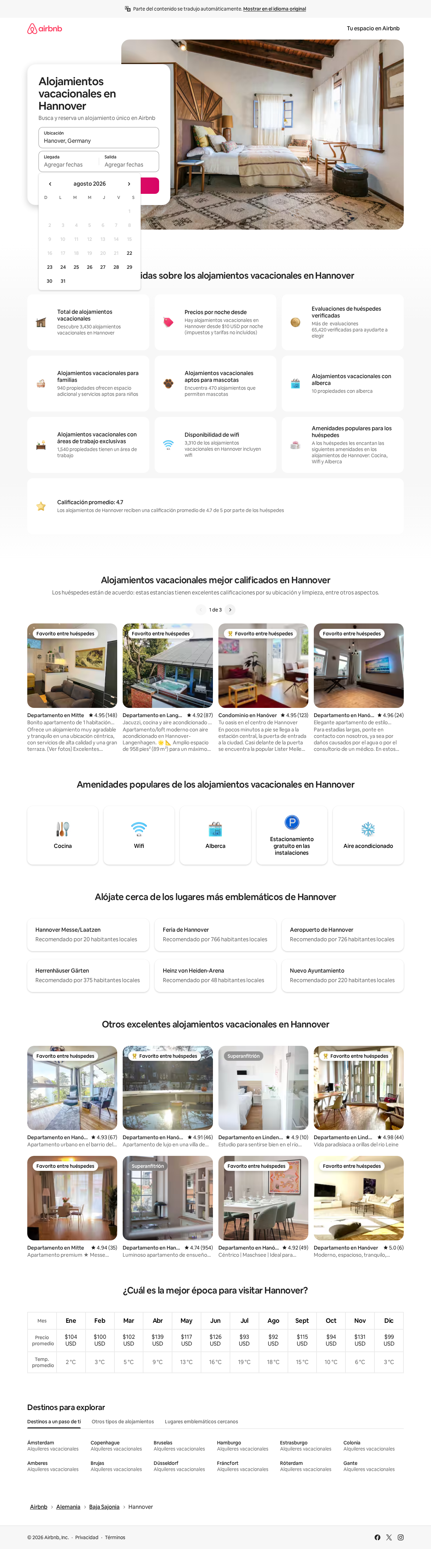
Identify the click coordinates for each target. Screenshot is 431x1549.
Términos (115, 1537)
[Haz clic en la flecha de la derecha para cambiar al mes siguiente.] (129, 184)
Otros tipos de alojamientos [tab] (123, 1422)
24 (63, 267)
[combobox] (99, 141)
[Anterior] (201, 609)
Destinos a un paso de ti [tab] (54, 1422)
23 (49, 267)
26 (89, 267)
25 (76, 267)
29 (129, 267)
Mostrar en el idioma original (274, 9)
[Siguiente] (230, 609)
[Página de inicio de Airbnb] (44, 28)
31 (63, 281)
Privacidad (86, 1537)
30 (49, 281)
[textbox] (68, 164)
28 (116, 267)
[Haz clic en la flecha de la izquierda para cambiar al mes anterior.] (50, 184)
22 (129, 253)
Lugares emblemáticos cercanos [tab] (201, 1422)
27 (103, 267)
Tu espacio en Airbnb (373, 28)
